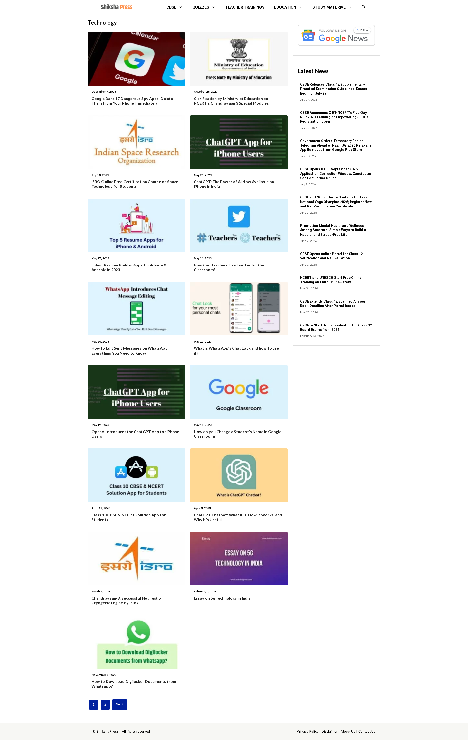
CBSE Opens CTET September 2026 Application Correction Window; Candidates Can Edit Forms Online (336, 173)
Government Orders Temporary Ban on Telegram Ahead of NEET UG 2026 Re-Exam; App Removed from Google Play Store (336, 145)
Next (119, 704)
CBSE (171, 7)
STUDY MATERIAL (329, 7)
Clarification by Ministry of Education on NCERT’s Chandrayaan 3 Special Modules (231, 100)
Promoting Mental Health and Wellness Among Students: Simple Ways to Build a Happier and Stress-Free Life (333, 230)
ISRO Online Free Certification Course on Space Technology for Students (134, 183)
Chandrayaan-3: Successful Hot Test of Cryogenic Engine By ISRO (127, 600)
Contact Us (366, 731)
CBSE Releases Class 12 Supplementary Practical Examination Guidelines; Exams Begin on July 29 (333, 88)
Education (285, 7)
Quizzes (200, 7)
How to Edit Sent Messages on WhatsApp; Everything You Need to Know (130, 350)
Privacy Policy (307, 731)
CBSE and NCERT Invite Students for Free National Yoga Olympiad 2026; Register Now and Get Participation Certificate (336, 201)
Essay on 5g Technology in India (222, 598)
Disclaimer (330, 731)
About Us (348, 731)
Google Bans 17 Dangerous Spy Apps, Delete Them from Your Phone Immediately (132, 100)
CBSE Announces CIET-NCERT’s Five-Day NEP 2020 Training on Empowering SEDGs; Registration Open (335, 117)
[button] (363, 7)
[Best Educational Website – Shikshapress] (116, 7)
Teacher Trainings (244, 7)
